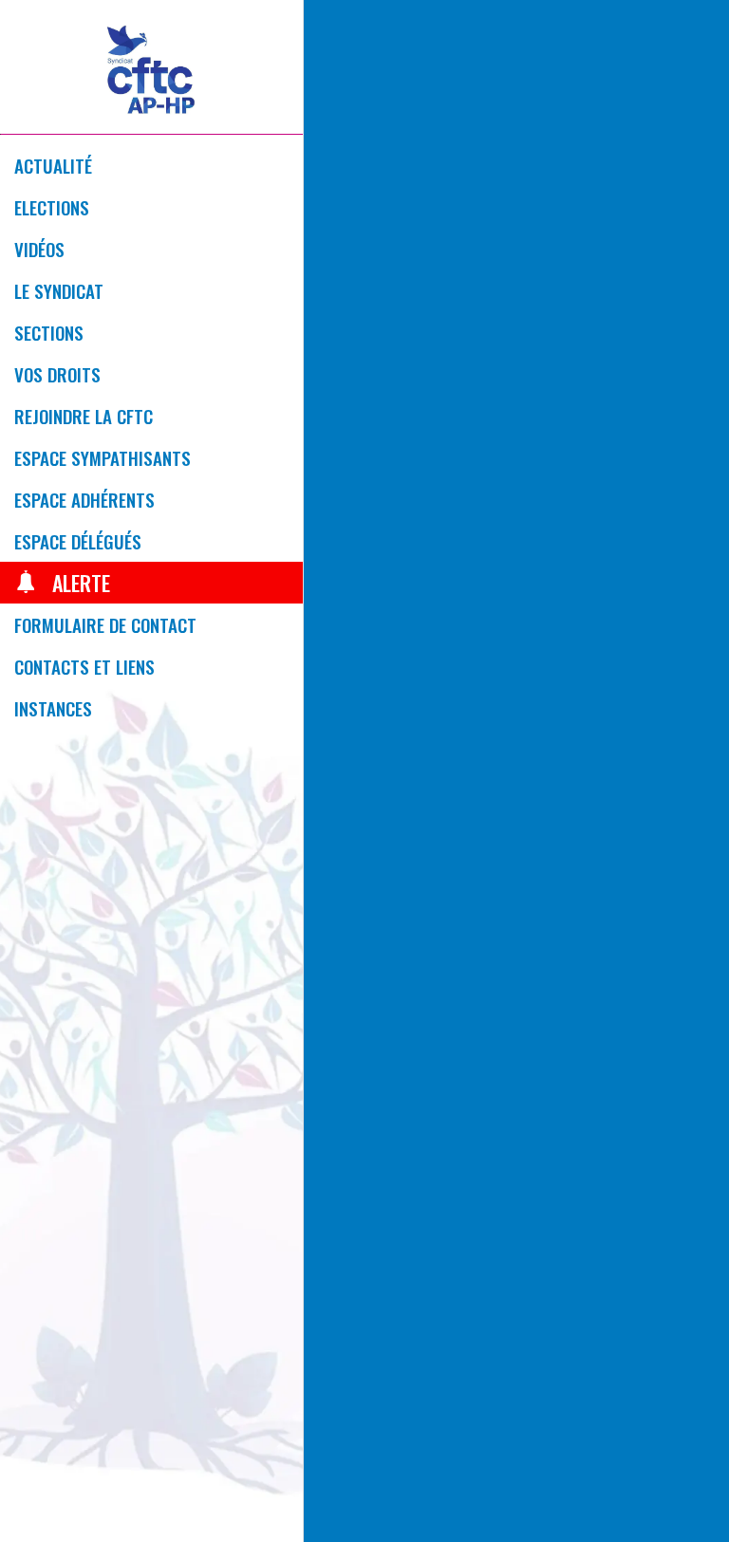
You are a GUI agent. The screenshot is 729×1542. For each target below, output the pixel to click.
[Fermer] (334, 30)
